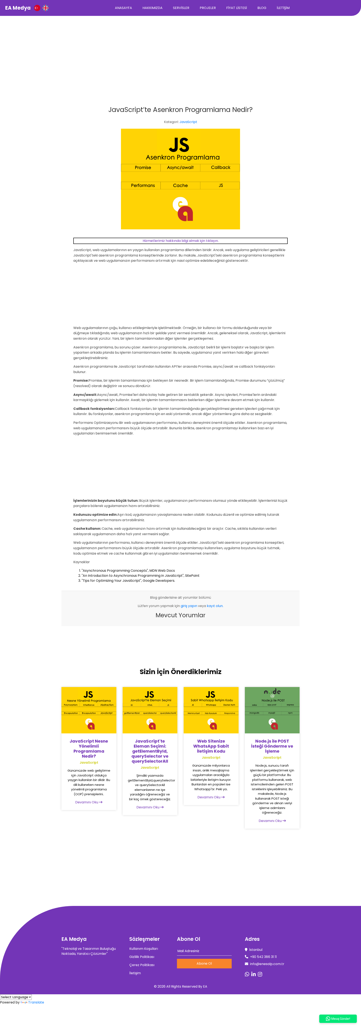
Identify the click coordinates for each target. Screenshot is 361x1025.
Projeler (208, 7)
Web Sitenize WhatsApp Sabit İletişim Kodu (211, 746)
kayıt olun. (215, 605)
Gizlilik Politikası (141, 956)
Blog (261, 7)
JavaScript (188, 121)
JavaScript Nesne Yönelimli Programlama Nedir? (89, 748)
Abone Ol (204, 963)
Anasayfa (123, 7)
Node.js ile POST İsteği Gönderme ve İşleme (272, 746)
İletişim (283, 7)
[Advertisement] (180, 47)
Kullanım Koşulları (143, 948)
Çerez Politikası (141, 965)
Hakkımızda (152, 7)
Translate (36, 1002)
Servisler (181, 7)
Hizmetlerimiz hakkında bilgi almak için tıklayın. (181, 240)
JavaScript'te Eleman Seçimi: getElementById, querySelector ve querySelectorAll (149, 751)
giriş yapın (189, 605)
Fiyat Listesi (236, 7)
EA (205, 986)
